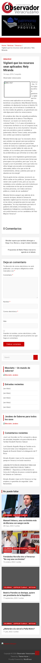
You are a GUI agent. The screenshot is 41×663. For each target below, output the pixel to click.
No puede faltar (11, 491)
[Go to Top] (37, 653)
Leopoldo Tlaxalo (20, 515)
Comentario (8, 275)
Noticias (32, 548)
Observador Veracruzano (26, 654)
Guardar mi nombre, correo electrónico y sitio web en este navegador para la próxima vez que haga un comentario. (20, 335)
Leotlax (17, 526)
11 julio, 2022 (7, 632)
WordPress (28, 659)
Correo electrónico (10, 312)
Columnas (8, 515)
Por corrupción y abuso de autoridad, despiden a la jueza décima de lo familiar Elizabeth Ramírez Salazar (20, 439)
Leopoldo (18, 74)
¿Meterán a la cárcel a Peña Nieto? (19, 629)
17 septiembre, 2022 (10, 598)
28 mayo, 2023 (8, 526)
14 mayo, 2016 (8, 74)
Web (4, 321)
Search (35, 357)
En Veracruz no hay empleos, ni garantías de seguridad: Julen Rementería (19, 481)
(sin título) (6, 389)
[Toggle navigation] (4, 40)
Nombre (6, 302)
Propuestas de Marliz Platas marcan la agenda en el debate (22, 251)
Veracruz (7, 59)
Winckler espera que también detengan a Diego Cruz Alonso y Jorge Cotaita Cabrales (21, 242)
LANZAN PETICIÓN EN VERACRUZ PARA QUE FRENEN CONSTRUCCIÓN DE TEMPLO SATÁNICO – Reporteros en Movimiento (19, 467)
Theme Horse (23, 656)
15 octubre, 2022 (9, 562)
